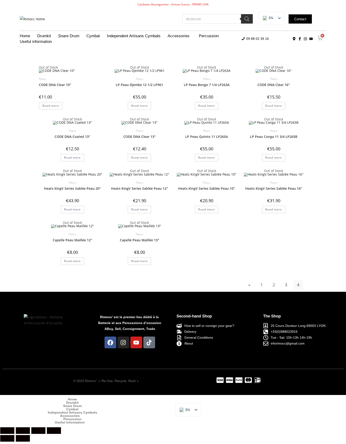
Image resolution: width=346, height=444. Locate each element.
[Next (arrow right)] (23, 438)
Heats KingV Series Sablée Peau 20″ (72, 188)
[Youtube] (311, 39)
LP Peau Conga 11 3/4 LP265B (273, 136)
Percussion (209, 36)
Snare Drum (68, 36)
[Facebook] (110, 342)
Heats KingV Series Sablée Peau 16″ (273, 188)
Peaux (42, 79)
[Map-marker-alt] (294, 39)
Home (25, 36)
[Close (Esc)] (54, 430)
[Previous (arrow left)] (7, 438)
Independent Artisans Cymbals (134, 36)
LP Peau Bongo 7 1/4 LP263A (206, 84)
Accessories (178, 36)
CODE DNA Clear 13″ (139, 136)
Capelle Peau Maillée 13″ (139, 240)
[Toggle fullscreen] (23, 430)
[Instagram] (305, 39)
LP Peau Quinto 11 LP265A (206, 136)
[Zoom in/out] (7, 430)
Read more (50, 106)
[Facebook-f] (299, 39)
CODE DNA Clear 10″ (55, 84)
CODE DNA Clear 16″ (273, 84)
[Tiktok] (149, 342)
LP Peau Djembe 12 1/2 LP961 (139, 84)
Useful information (36, 41)
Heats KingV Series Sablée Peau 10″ (206, 188)
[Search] (247, 19)
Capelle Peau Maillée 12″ (72, 240)
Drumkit (44, 36)
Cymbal (93, 36)
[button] (180, 36)
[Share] (38, 430)
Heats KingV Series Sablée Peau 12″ (139, 188)
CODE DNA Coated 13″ (72, 136)
